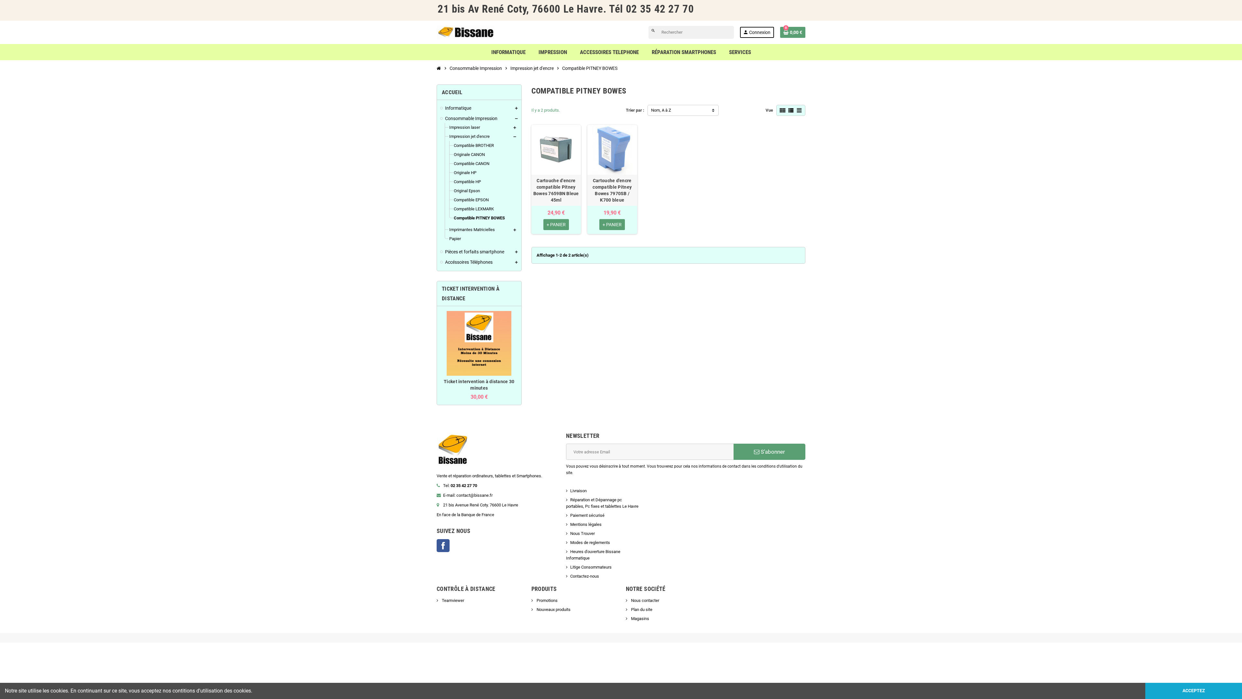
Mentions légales (586, 524)
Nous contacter (644, 600)
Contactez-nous (584, 576)
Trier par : (635, 110)
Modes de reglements (590, 542)
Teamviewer (452, 600)
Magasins (639, 618)
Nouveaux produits (553, 609)
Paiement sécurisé (587, 515)
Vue (769, 110)
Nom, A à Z (661, 110)
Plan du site (641, 609)
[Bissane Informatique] (466, 31)
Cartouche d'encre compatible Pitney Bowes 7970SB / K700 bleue (612, 190)
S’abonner (772, 452)
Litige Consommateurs (591, 567)
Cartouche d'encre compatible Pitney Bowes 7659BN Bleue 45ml (556, 190)
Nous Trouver (582, 533)
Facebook (443, 545)
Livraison (578, 490)
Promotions (547, 600)
